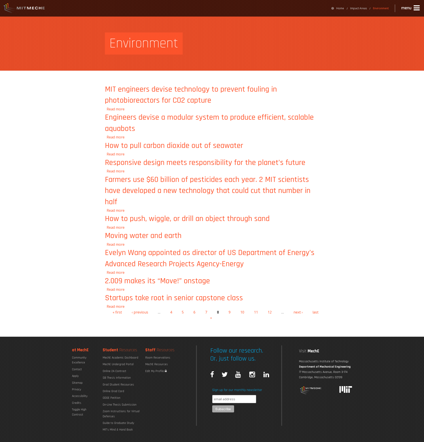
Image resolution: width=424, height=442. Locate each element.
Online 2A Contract (114, 371)
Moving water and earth (143, 236)
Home (340, 8)
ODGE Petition (111, 398)
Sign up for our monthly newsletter (237, 390)
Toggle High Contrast (79, 412)
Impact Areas (358, 8)
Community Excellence (79, 360)
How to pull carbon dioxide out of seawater (174, 146)
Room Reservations (157, 358)
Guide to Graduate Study (118, 423)
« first (117, 312)
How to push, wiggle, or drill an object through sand (187, 219)
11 (256, 312)
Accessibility (79, 396)
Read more (116, 109)
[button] (411, 8)
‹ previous (140, 312)
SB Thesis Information (117, 378)
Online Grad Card (113, 391)
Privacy (76, 389)
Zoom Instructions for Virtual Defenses (121, 413)
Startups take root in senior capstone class (174, 298)
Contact (77, 369)
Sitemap (77, 383)
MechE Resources (156, 364)
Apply (75, 376)
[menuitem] (337, 8)
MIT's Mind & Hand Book (118, 430)
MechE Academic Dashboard (120, 358)
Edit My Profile (155, 371)
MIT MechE (24, 8)
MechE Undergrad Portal (118, 364)
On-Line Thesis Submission (119, 405)
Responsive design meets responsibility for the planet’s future (205, 163)
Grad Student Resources (118, 385)
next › (298, 312)
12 (270, 312)
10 (242, 312)
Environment (381, 8)
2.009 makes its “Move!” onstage (157, 281)
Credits (76, 403)
